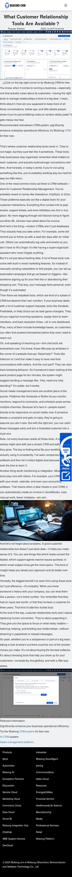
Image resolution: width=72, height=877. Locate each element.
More (5, 758)
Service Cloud (10, 792)
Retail (39, 832)
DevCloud (8, 845)
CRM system (26, 731)
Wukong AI (8, 772)
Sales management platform (16, 742)
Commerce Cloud (12, 805)
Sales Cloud (42, 778)
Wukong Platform (45, 838)
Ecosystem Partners (13, 778)
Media (39, 818)
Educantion (8, 785)
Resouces (41, 785)
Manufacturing (43, 812)
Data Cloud (8, 812)
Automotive (8, 765)
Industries (41, 752)
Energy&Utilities (44, 792)
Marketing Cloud (11, 798)
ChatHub (7, 832)
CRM (68, 130)
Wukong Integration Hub (15, 825)
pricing (39, 765)
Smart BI (7, 818)
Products (7, 752)
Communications (45, 772)
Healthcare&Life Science (49, 805)
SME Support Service (14, 838)
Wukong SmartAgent (47, 758)
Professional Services (47, 825)
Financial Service (45, 798)
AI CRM (4, 737)
